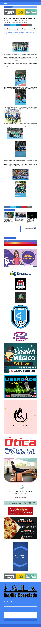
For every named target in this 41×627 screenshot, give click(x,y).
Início (26, 624)
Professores (25, 22)
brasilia (19, 7)
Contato (32, 624)
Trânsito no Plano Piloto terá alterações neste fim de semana (16, 35)
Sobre (29, 624)
